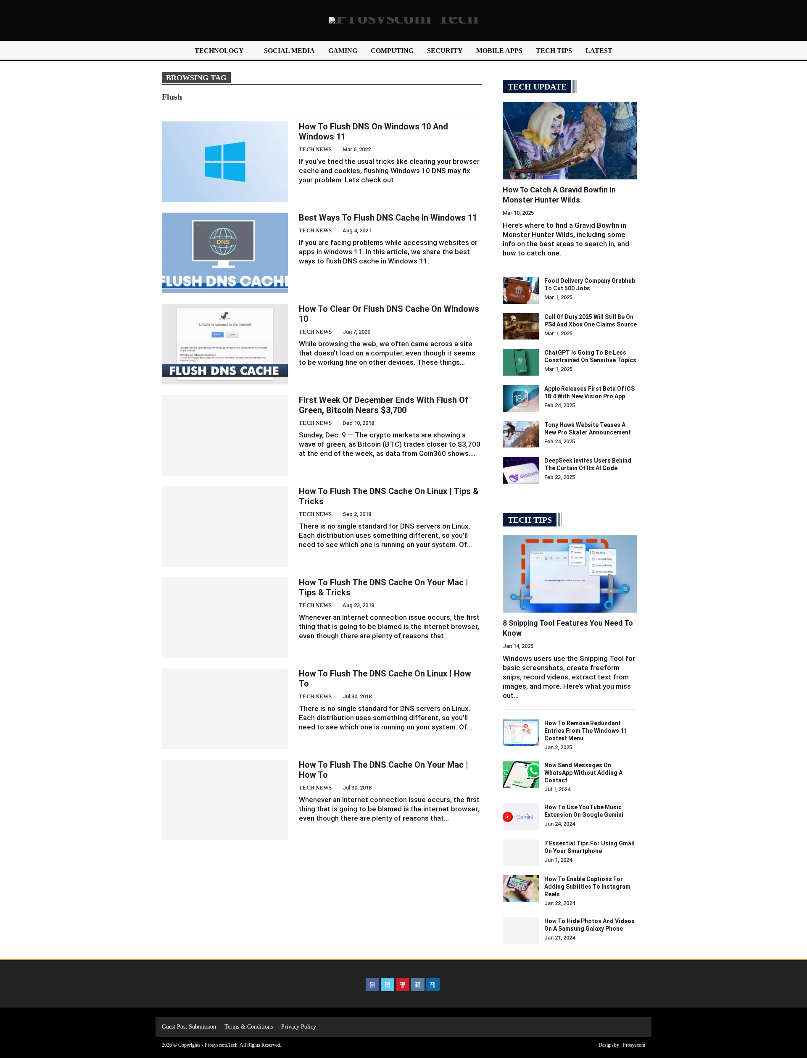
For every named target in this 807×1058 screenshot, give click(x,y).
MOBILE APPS (499, 50)
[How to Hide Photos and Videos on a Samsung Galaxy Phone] (521, 930)
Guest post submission (189, 1027)
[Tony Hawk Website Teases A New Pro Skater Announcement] (521, 434)
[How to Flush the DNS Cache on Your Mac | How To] (225, 800)
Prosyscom (634, 1045)
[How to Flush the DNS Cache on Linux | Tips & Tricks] (225, 526)
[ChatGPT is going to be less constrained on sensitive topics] (521, 362)
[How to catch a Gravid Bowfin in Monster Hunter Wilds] (570, 140)
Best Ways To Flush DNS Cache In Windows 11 (388, 218)
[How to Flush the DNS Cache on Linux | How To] (225, 708)
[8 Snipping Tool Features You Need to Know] (570, 574)
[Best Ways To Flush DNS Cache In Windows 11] (225, 253)
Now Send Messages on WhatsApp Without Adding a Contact (583, 773)
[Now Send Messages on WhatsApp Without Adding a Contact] (521, 774)
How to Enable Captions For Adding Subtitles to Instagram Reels (587, 886)
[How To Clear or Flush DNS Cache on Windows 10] (225, 344)
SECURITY (445, 50)
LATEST (598, 50)
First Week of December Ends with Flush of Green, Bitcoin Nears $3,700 (384, 405)
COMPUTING (392, 50)
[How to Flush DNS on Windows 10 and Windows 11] (225, 161)
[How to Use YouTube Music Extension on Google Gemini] (521, 816)
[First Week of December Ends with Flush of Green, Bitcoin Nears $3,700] (225, 435)
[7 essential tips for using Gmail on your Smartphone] (521, 853)
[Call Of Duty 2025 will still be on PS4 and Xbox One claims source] (521, 326)
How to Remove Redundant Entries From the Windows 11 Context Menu (585, 731)
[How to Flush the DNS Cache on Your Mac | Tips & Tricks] (225, 617)
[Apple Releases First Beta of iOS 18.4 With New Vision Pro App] (521, 398)
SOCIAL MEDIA (289, 50)
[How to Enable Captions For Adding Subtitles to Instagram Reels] (521, 888)
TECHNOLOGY (219, 50)
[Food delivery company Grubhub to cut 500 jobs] (521, 290)
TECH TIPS (554, 50)
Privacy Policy (298, 1027)
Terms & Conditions (248, 1027)
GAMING (342, 50)
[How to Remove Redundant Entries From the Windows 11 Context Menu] (521, 732)
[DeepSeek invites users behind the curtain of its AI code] (521, 470)
